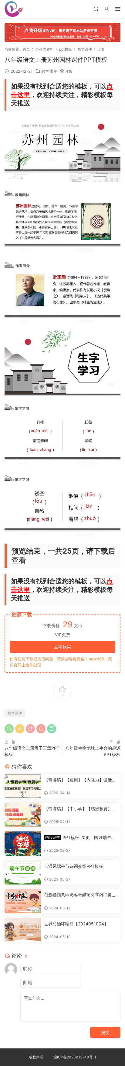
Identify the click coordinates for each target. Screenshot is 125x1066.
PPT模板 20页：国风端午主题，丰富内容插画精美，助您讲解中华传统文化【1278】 (80, 838)
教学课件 (49, 71)
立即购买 (62, 646)
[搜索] (96, 9)
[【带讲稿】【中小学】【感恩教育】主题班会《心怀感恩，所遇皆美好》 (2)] (23, 815)
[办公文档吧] (14, 9)
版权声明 (36, 1057)
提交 (105, 1032)
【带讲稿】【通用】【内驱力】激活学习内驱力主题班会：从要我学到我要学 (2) (80, 780)
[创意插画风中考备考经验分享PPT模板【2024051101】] (23, 901)
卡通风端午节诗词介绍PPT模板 (73, 866)
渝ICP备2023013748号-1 (74, 1057)
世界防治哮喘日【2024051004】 (76, 923)
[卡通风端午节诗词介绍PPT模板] (23, 872)
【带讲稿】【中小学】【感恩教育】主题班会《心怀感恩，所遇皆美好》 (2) (80, 809)
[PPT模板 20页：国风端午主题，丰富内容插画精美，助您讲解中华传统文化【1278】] (23, 843)
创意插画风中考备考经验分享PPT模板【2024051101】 (80, 895)
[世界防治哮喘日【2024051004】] (23, 930)
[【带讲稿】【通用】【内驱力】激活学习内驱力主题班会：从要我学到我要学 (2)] (23, 786)
